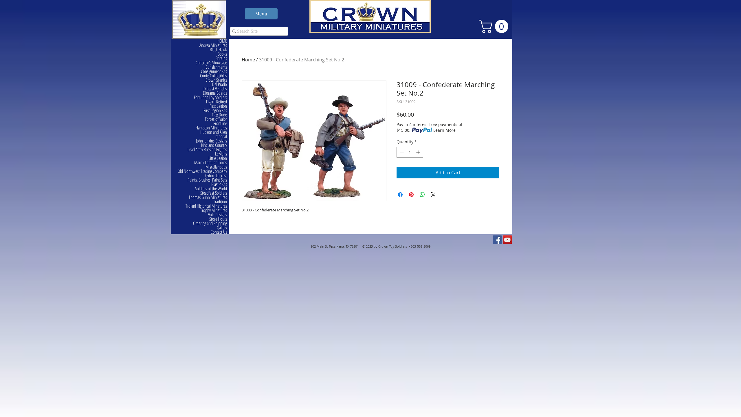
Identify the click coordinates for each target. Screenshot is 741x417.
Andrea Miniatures (213, 45)
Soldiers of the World (211, 188)
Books (222, 54)
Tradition (220, 202)
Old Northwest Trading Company (202, 171)
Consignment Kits (214, 71)
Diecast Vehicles (215, 89)
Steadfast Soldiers (213, 193)
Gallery (222, 228)
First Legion (218, 106)
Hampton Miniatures (211, 128)
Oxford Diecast (216, 175)
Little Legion (217, 158)
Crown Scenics (216, 80)
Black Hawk (218, 49)
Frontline (220, 123)
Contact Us (219, 232)
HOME (222, 41)
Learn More (444, 130)
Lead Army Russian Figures (207, 149)
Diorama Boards (215, 93)
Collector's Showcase (211, 63)
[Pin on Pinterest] (411, 194)
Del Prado (219, 84)
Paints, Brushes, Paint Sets (207, 180)
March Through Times (210, 162)
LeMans (221, 154)
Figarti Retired (216, 102)
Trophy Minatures (213, 210)
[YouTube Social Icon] (507, 239)
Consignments (216, 67)
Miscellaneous (216, 167)
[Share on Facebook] (400, 194)
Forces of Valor (216, 119)
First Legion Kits (215, 110)
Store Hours (218, 219)
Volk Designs (217, 215)
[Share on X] (433, 194)
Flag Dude (219, 115)
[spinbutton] (410, 152)
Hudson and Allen (213, 132)
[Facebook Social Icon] (497, 239)
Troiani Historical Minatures (206, 206)
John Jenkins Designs (211, 141)
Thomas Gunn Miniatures (208, 197)
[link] (495, 26)
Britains (221, 58)
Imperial (221, 136)
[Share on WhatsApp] (422, 194)
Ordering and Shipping (210, 223)
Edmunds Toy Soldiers (210, 97)
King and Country (214, 145)
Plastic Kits (219, 184)
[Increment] (418, 152)
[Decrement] (401, 152)
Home (248, 59)
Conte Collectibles (213, 76)
